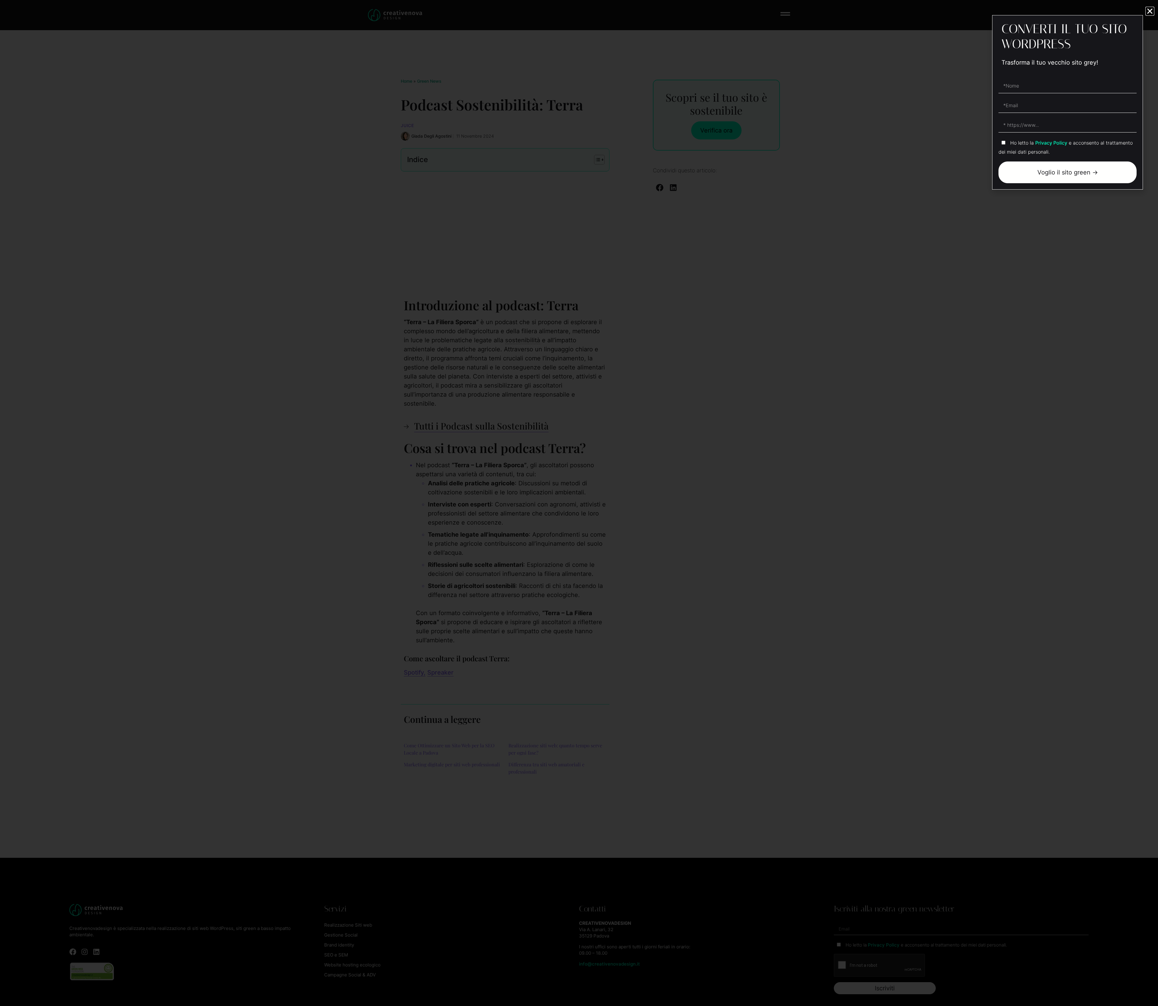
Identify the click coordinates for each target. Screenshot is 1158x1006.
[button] (1149, 11)
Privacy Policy (1051, 143)
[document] (579, 503)
